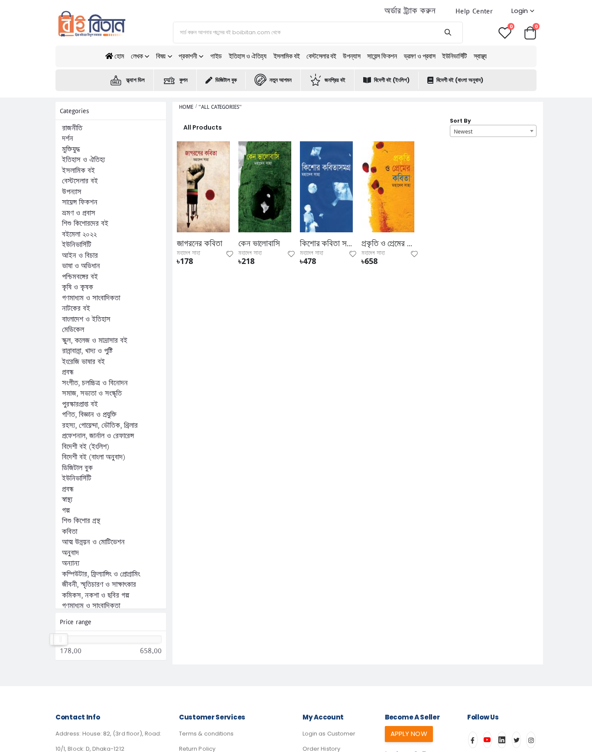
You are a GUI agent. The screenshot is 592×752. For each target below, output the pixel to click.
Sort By (460, 120)
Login (519, 10)
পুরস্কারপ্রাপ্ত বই (80, 404)
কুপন (183, 80)
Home (186, 107)
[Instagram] (531, 740)
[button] (530, 32)
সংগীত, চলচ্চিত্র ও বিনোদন (95, 383)
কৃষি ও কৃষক (77, 287)
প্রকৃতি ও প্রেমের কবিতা (387, 243)
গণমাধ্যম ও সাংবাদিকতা (91, 298)
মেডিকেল (73, 330)
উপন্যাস (351, 56)
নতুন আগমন (281, 80)
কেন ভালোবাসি (259, 243)
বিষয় (161, 56)
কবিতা (69, 531)
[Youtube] (487, 740)
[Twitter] (516, 740)
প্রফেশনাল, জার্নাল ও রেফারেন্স (98, 436)
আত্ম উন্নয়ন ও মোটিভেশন (93, 542)
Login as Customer (329, 733)
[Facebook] (473, 740)
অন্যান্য (70, 563)
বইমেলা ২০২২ (79, 234)
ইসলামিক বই (286, 56)
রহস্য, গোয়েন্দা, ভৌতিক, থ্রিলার (100, 425)
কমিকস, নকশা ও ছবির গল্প (95, 595)
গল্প (66, 510)
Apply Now (408, 733)
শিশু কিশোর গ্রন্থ (81, 521)
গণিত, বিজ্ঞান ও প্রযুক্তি (89, 414)
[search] (447, 32)
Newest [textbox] (463, 131)
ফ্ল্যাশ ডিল (135, 80)
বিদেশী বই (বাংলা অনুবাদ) (459, 80)
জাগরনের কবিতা (199, 243)
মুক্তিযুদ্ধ (71, 149)
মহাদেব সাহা (188, 253)
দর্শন (67, 138)
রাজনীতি (72, 128)
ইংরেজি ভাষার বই (83, 362)
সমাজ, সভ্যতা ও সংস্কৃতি (92, 393)
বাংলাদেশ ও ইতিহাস (86, 319)
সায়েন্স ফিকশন (382, 56)
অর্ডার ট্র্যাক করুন (410, 11)
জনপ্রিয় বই (335, 80)
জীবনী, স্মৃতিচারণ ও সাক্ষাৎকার (99, 584)
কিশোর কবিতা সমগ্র (326, 243)
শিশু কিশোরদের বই (85, 223)
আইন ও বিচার (80, 255)
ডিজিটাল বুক (226, 80)
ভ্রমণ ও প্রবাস (420, 56)
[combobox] (493, 131)
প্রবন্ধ (68, 372)
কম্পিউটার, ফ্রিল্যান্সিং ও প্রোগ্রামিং (101, 574)
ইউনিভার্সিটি (454, 56)
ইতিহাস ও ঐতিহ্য (248, 56)
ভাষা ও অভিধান (81, 266)
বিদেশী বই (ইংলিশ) (392, 80)
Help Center (474, 11)
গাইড (216, 56)
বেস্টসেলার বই (321, 56)
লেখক (137, 56)
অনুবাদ (70, 553)
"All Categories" (219, 107)
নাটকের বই (76, 308)
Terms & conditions (206, 733)
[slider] (60, 639)
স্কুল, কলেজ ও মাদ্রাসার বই (94, 340)
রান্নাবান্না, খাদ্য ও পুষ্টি (87, 351)
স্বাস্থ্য (480, 56)
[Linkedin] (502, 740)
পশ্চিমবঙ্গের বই (80, 277)
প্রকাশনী (188, 56)
